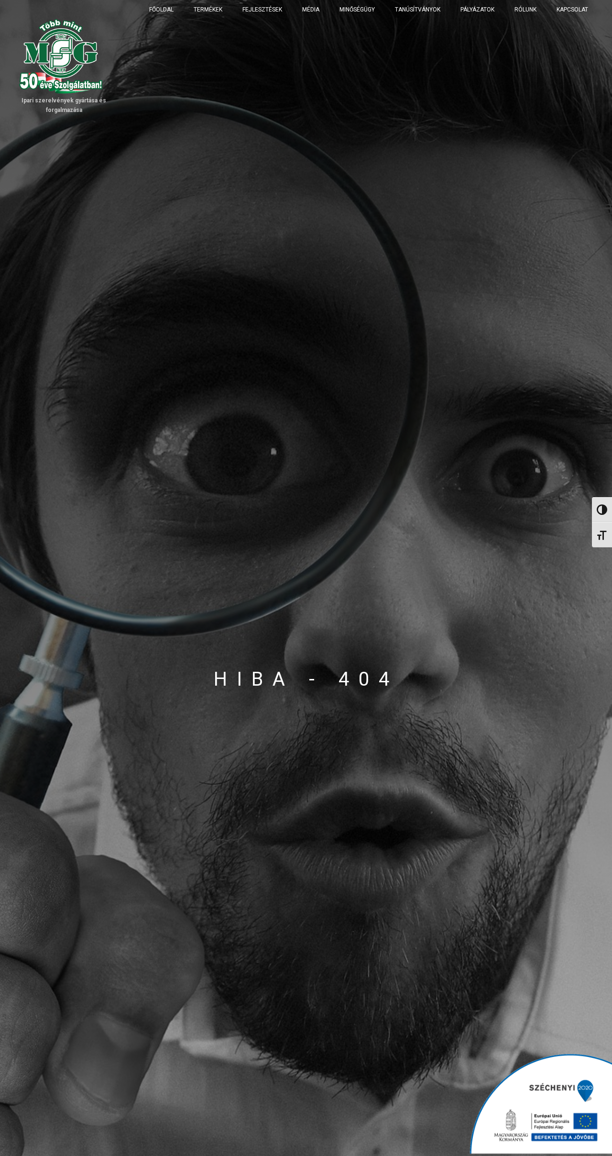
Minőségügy (357, 9)
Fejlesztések (262, 9)
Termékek (208, 9)
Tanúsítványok (417, 9)
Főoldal (161, 9)
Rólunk (525, 9)
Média (310, 9)
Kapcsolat (572, 9)
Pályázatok (477, 9)
